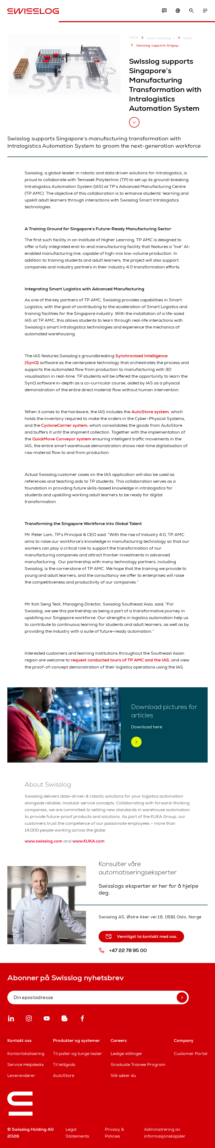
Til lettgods (64, 1064)
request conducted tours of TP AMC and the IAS (120, 660)
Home (133, 37)
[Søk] (191, 11)
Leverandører (21, 1075)
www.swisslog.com (43, 841)
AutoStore (63, 1075)
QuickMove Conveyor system (61, 439)
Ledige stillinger (126, 1053)
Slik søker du (123, 1075)
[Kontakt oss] (164, 11)
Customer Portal (190, 1053)
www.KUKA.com (88, 841)
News (187, 38)
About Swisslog (159, 38)
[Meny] (205, 11)
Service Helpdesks (25, 1064)
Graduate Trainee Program (138, 1064)
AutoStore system (150, 411)
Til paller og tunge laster (77, 1053)
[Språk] (177, 11)
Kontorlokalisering (25, 1053)
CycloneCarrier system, (64, 425)
